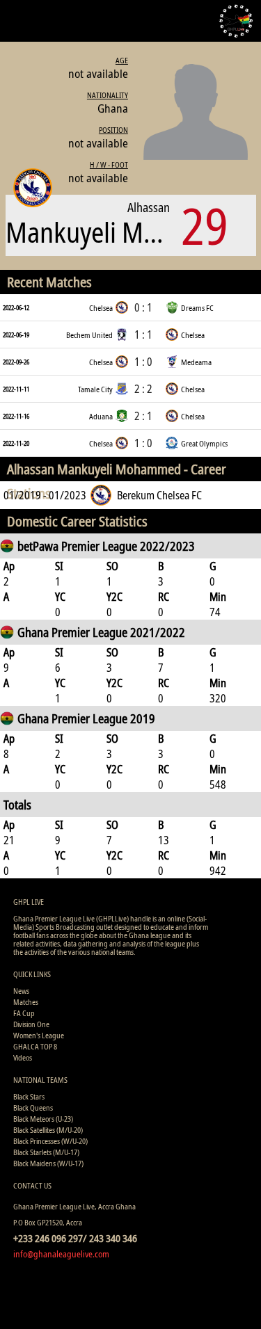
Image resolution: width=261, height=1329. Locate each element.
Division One (31, 1024)
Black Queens (33, 1107)
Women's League (38, 1035)
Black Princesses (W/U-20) (50, 1141)
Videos (22, 1057)
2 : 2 (143, 388)
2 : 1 (143, 416)
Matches (25, 1002)
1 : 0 (143, 361)
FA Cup (24, 1013)
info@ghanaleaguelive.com (61, 1254)
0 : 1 (143, 307)
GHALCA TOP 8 (35, 1046)
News (21, 990)
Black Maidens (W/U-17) (48, 1163)
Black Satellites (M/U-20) (48, 1130)
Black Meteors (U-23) (43, 1118)
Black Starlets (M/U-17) (46, 1152)
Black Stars (29, 1096)
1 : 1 (143, 334)
